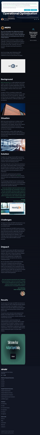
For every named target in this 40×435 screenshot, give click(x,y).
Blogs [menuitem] (2, 420)
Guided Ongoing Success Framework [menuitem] (8, 396)
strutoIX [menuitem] (2, 379)
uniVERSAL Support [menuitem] (4, 398)
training (18, 175)
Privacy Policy (22, 5)
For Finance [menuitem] (3, 411)
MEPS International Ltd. (6, 82)
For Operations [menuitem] (4, 409)
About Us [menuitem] (3, 418)
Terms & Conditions (4, 432)
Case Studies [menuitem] (3, 422)
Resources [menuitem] (3, 424)
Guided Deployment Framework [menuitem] (7, 394)
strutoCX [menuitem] (2, 383)
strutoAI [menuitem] (2, 385)
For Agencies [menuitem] (3, 413)
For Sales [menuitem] (2, 405)
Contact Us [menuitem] (3, 426)
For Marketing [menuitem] (3, 403)
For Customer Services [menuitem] (5, 407)
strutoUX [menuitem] (2, 381)
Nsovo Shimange (11, 18)
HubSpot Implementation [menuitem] (6, 390)
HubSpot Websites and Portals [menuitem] (6, 392)
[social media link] (1, 375)
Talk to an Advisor (33, 40)
